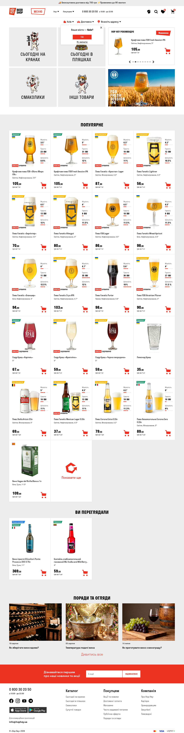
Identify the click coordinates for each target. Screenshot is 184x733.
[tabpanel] (141, 46)
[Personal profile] (149, 11)
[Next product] (153, 61)
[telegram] (31, 701)
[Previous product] (129, 61)
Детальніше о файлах (143, 729)
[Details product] (118, 46)
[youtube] (24, 701)
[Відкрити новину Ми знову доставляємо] (141, 106)
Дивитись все (92, 654)
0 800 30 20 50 (90, 11)
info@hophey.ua (18, 721)
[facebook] (11, 701)
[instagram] (18, 701)
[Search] (156, 11)
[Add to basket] (167, 51)
